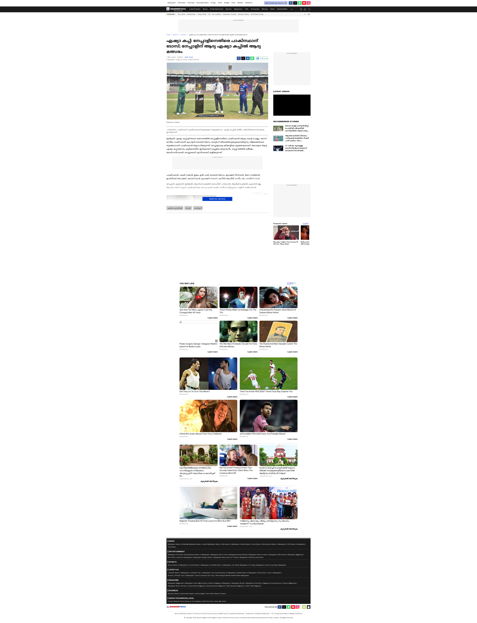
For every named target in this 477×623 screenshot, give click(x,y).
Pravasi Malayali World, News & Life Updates (184, 601)
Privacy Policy (212, 613)
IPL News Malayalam (256, 565)
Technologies (200, 593)
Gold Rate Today (257, 14)
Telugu (213, 3)
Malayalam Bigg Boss (295, 554)
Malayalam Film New (175, 554)
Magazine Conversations (272, 583)
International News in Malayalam (274, 544)
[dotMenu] (292, 9)
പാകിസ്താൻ (198, 208)
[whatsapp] (300, 3)
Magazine (238, 9)
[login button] (301, 9)
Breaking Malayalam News (191, 544)
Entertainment (216, 9)
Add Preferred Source (274, 3)
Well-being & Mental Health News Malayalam (232, 575)
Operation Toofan (229, 14)
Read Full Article (217, 199)
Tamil (220, 3)
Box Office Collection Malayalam (180, 557)
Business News (173, 593)
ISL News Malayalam (240, 565)
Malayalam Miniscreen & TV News (226, 557)
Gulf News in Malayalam (296, 544)
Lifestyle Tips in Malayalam (200, 573)
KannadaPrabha (202, 3)
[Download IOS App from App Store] (309, 607)
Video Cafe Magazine (253, 586)
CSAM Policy (222, 613)
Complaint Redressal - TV (263, 613)
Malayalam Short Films (219, 554)
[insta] (309, 3)
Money (265, 9)
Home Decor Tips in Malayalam (269, 573)
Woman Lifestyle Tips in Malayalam (181, 575)
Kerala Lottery (243, 14)
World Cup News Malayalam (275, 565)
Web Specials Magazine (235, 586)
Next (309, 14)
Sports (229, 9)
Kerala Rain (191, 14)
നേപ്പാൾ (188, 208)
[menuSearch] (309, 9)
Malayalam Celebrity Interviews (251, 557)
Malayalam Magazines (176, 583)
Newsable (182, 3)
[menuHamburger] (305, 9)
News (205, 9)
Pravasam (255, 9)
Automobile (282, 9)
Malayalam (171, 3)
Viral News (172, 547)
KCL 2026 (181, 14)
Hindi (233, 3)
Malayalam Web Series (277, 554)
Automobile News (187, 593)
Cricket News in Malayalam (199, 565)
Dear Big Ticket (220, 601)
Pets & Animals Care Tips (204, 575)
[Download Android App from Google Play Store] (304, 607)
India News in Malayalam (230, 544)
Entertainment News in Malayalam (196, 554)
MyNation (249, 3)
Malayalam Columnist (254, 583)
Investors (298, 613)
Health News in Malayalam (246, 573)
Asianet (176, 606)
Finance (223, 593)
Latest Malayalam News (211, 544)
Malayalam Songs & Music (202, 557)
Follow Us (264, 58)
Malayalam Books (238, 583)
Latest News (194, 9)
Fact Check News (212, 593)
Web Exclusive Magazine (216, 586)
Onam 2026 (202, 14)
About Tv (190, 613)
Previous (305, 14)
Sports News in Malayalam (177, 565)
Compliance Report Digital (284, 613)
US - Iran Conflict (214, 14)
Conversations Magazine (196, 586)
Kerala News (245, 544)
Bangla (226, 3)
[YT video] (304, 3)
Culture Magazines (289, 583)
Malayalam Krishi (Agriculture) (196, 583)
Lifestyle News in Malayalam (178, 573)
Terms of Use (200, 613)
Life (246, 9)
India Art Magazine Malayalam (219, 583)
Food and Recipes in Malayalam (224, 573)
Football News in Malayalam (220, 565)
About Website (180, 613)
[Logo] (177, 9)
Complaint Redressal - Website (240, 613)
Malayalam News (174, 544)
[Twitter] (295, 3)
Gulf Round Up (207, 601)
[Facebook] (291, 3)
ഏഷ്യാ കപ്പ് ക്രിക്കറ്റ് (174, 208)
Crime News (255, 544)
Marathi (240, 3)
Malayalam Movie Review (238, 554)
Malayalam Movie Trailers (258, 554)
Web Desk (189, 57)
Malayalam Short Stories (177, 586)
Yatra (272, 9)
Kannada (191, 3)
